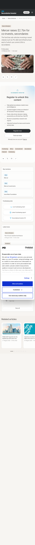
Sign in (25, 139)
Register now (17, 131)
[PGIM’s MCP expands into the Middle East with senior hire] (11, 335)
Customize (16, 289)
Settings (27, 278)
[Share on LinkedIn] (3, 77)
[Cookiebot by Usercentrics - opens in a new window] (25, 248)
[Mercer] (17, 176)
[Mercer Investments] (17, 184)
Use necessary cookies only (17, 295)
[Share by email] (11, 77)
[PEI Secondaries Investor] (8, 12)
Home (3, 18)
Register (26, 12)
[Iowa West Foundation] (17, 192)
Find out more (17, 135)
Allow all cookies (17, 284)
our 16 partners (12, 257)
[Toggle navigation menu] (32, 12)
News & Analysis (12, 18)
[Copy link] (16, 77)
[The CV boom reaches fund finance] (17, 235)
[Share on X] (7, 77)
